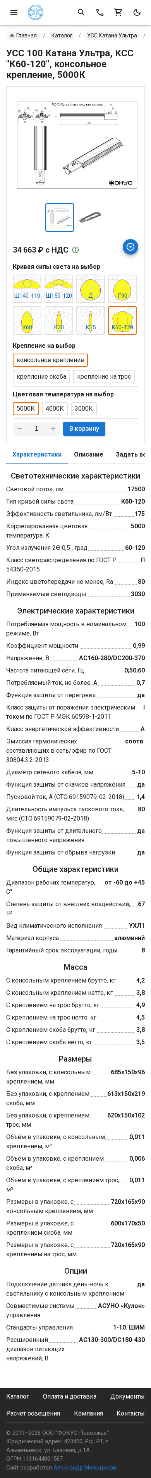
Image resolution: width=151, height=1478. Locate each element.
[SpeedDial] (130, 246)
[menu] (14, 12)
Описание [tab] (88, 454)
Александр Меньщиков (84, 1467)
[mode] (137, 12)
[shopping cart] (118, 12)
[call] (100, 12)
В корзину (84, 428)
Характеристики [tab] (37, 454)
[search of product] (81, 12)
